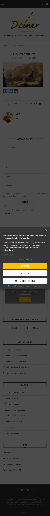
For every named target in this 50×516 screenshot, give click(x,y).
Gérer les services (25, 259)
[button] (46, 230)
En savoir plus (8, 255)
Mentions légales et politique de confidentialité (25, 286)
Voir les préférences (25, 280)
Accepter (25, 266)
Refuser (25, 273)
